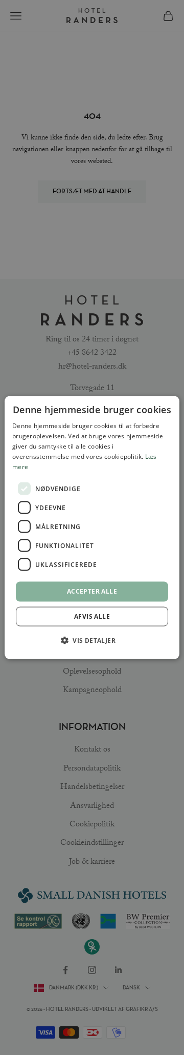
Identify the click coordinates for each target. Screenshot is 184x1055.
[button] (92, 640)
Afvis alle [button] (92, 616)
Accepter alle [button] (92, 591)
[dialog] (92, 527)
